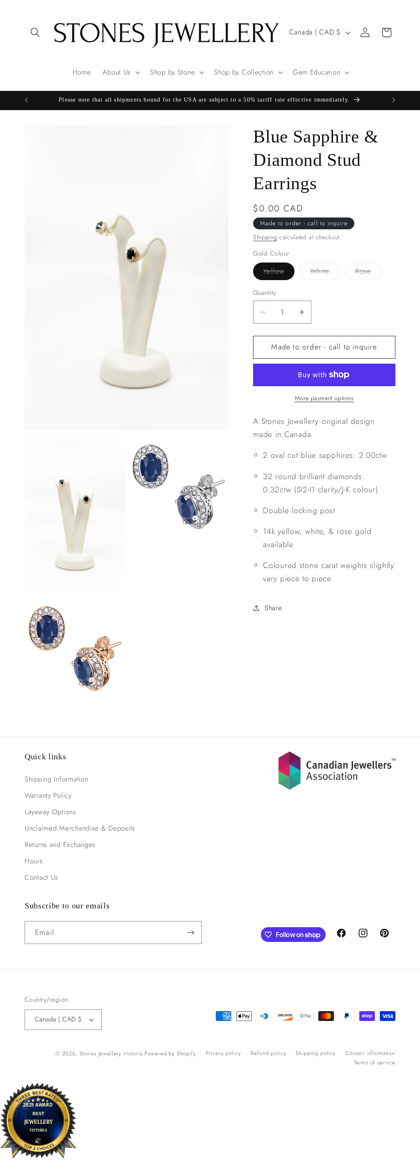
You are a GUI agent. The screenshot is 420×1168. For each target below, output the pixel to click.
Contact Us (41, 877)
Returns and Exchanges (60, 844)
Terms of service (374, 1062)
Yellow (278, 273)
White (325, 273)
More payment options (324, 398)
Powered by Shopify (170, 1053)
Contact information (370, 1053)
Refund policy (268, 1053)
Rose (368, 273)
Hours (34, 861)
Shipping (265, 237)
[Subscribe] (190, 932)
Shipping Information (56, 779)
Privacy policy (223, 1053)
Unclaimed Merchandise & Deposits (80, 828)
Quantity (264, 292)
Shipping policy (316, 1053)
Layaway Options (50, 812)
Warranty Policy (48, 795)
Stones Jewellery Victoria (111, 1053)
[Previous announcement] (26, 100)
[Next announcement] (394, 100)
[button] (35, 32)
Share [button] (273, 608)
